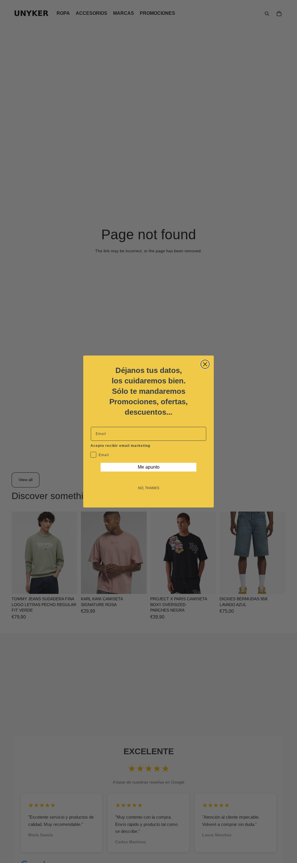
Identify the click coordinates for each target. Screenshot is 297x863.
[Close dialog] (205, 364)
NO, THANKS (148, 488)
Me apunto (149, 467)
